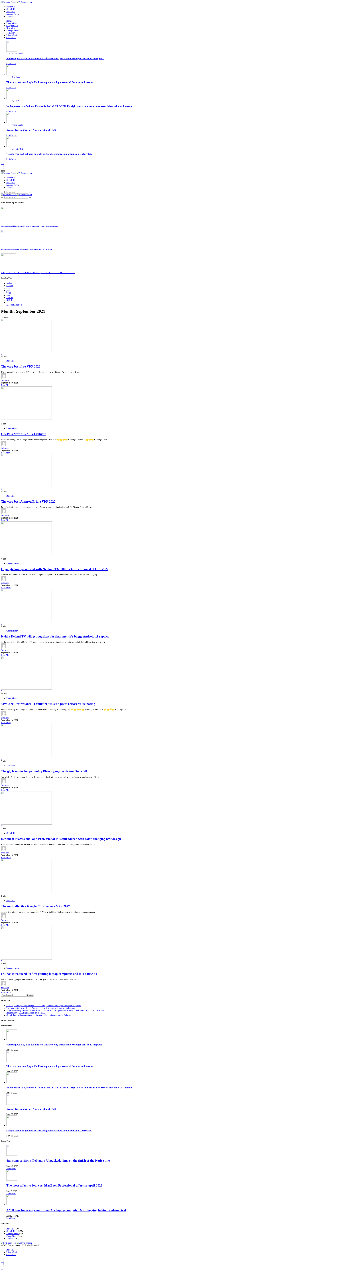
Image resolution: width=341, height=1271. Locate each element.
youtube (9, 285)
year (8, 295)
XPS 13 (9, 300)
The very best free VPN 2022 (20, 366)
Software (5, 380)
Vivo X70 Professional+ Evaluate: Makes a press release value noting (48, 703)
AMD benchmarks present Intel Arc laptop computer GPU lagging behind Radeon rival (66, 1210)
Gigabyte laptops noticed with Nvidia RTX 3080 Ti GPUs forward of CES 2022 (54, 569)
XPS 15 (9, 297)
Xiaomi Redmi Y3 (14, 305)
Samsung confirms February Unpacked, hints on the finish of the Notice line (58, 1160)
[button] (3, 171)
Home (9, 21)
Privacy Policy (12, 35)
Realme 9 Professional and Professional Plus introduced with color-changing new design (61, 839)
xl (7, 302)
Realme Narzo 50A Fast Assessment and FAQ (31, 130)
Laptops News (12, 14)
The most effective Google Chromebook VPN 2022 (35, 906)
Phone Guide (11, 7)
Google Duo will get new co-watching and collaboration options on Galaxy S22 (49, 153)
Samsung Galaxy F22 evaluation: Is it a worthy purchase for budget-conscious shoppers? (55, 58)
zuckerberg (11, 283)
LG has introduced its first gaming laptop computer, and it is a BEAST (49, 973)
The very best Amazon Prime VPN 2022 (28, 501)
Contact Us (11, 37)
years (8, 293)
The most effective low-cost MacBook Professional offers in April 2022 (54, 1185)
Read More (6, 385)
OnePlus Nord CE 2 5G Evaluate (23, 434)
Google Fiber (12, 9)
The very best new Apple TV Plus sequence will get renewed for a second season (49, 82)
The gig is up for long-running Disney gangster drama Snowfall (44, 771)
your (8, 288)
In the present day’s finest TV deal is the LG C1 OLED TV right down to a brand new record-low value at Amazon (69, 106)
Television (10, 16)
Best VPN (10, 11)
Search (30, 995)
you (8, 290)
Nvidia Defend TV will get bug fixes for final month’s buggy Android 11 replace (55, 636)
